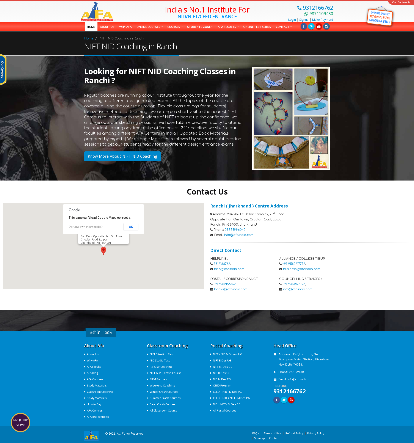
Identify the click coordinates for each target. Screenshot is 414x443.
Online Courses (148, 27)
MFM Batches (158, 379)
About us (107, 27)
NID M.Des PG (222, 379)
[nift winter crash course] (381, 16)
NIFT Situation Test (162, 354)
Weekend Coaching (162, 385)
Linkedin (319, 26)
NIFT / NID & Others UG (227, 354)
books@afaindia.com (231, 289)
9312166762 (221, 263)
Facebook (304, 26)
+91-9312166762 (224, 284)
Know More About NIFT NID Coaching (122, 156)
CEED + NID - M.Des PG (227, 392)
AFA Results (227, 27)
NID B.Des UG (221, 373)
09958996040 (235, 229)
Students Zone (199, 27)
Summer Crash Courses (165, 398)
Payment (322, 19)
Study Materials (97, 385)
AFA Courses (95, 379)
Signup (304, 19)
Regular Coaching (161, 367)
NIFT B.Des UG (222, 360)
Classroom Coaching (100, 392)
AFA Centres (95, 410)
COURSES (174, 27)
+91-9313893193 (293, 284)
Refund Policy (294, 433)
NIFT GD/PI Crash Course (166, 373)
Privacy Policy (315, 433)
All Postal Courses (224, 410)
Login (292, 19)
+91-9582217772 (293, 263)
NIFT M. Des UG (222, 367)
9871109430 (296, 372)
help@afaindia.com (229, 269)
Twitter (311, 26)
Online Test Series (257, 27)
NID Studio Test (160, 360)
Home (91, 27)
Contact (283, 27)
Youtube (291, 400)
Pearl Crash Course (162, 404)
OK (131, 227)
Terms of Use (272, 433)
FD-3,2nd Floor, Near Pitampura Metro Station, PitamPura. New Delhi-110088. (304, 359)
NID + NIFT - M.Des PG (226, 404)
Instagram (326, 26)
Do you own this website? (85, 226)
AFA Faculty (94, 367)
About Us (93, 354)
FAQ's (256, 433)
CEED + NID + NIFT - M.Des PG (231, 398)
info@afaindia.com (239, 235)
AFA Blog (92, 373)
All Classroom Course (163, 410)
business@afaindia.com (301, 269)
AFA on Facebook (98, 417)
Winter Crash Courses (164, 392)
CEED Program (222, 385)
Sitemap (259, 438)
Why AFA (125, 27)
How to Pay (94, 404)
